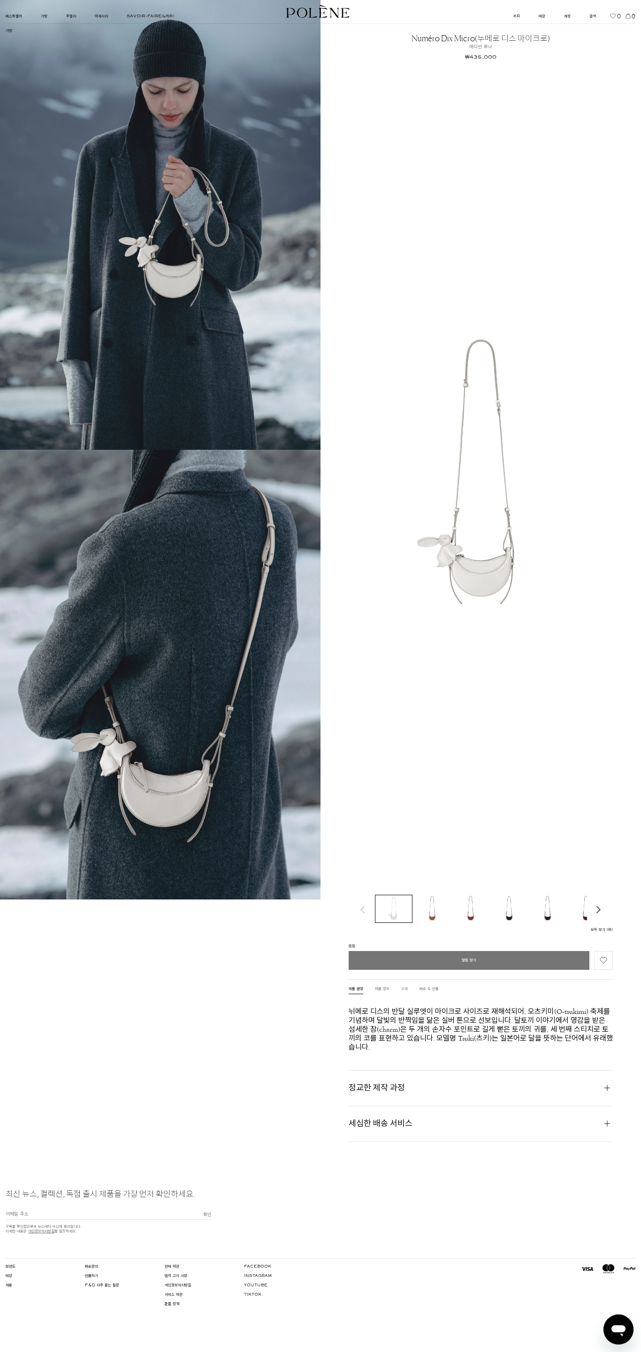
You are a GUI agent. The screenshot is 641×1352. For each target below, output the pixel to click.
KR (516, 16)
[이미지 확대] (160, 225)
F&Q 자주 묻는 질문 (102, 1285)
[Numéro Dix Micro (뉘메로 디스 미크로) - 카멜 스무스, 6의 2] (432, 909)
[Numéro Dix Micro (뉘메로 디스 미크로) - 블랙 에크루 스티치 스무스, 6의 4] (509, 909)
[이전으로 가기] (363, 909)
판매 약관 (172, 1267)
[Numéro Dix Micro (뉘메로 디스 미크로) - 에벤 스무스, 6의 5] (547, 909)
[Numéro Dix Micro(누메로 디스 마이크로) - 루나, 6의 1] (393, 909)
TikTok (252, 1295)
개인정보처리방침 (41, 1231)
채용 (9, 1285)
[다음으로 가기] (599, 909)
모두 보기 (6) (602, 930)
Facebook (257, 1267)
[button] (603, 960)
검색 (592, 16)
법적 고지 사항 (176, 1276)
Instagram (258, 1276)
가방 (9, 31)
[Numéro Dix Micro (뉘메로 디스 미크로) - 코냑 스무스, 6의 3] (470, 909)
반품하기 (91, 1276)
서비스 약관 (174, 1295)
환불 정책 (172, 1304)
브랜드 (10, 1267)
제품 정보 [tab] (382, 989)
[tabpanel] (481, 1029)
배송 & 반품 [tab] (429, 989)
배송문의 (91, 1267)
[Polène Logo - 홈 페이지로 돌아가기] (318, 11)
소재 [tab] (404, 989)
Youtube (255, 1285)
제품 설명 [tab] (356, 989)
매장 (9, 1276)
